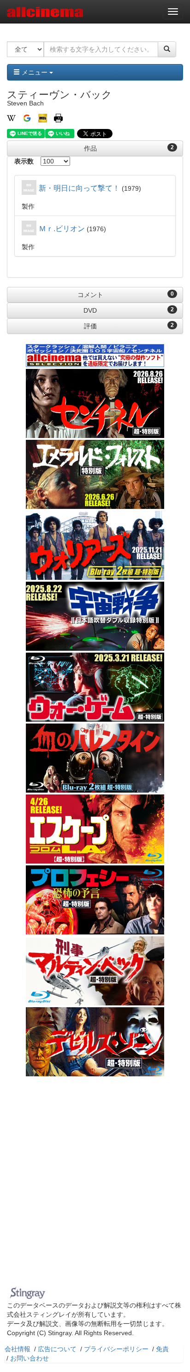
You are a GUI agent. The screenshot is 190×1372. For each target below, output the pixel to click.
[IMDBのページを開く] (42, 117)
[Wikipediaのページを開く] (11, 117)
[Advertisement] (95, 1184)
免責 (162, 1349)
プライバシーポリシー (116, 1349)
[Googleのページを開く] (27, 117)
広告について (57, 1349)
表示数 (24, 161)
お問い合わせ (29, 1358)
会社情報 (17, 1349)
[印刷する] (58, 117)
